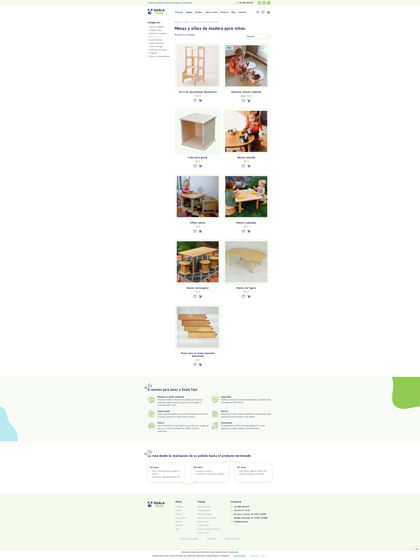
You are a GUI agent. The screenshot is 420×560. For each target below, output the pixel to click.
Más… (264, 556)
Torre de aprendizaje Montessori (198, 92)
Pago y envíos (211, 12)
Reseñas (198, 12)
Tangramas (153, 53)
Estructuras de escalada (158, 50)
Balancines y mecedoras (158, 33)
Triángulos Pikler (155, 30)
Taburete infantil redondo (246, 92)
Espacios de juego (155, 46)
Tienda (189, 12)
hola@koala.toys (241, 522)
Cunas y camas (203, 525)
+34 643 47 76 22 (242, 511)
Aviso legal (211, 539)
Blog (233, 12)
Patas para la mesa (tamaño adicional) (198, 355)
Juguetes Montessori (156, 43)
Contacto (242, 12)
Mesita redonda (246, 157)
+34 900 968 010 (246, 3)
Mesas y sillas (154, 37)
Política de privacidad (189, 539)
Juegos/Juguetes (203, 511)
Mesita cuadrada (246, 223)
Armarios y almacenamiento (159, 56)
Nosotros (224, 12)
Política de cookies (232, 539)
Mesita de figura (246, 288)
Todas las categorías (156, 27)
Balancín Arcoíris (204, 507)
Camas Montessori (156, 40)
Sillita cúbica (197, 223)
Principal (179, 12)
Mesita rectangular (198, 288)
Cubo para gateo (197, 157)
